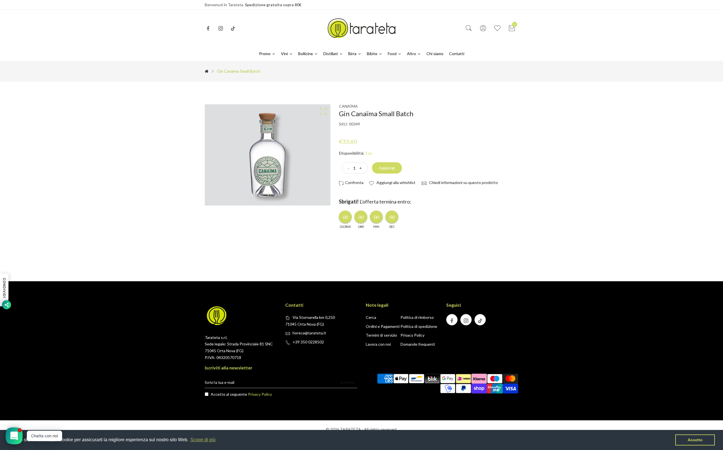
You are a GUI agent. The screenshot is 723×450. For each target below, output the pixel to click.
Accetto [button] (695, 440)
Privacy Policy (412, 335)
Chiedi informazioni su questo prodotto (463, 182)
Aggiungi (387, 167)
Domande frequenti (417, 344)
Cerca (371, 317)
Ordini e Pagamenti (383, 326)
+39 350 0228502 (308, 341)
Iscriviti (347, 382)
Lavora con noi (378, 344)
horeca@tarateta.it (309, 332)
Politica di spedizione (418, 326)
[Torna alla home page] (206, 71)
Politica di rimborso (417, 317)
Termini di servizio (381, 335)
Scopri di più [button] (202, 439)
